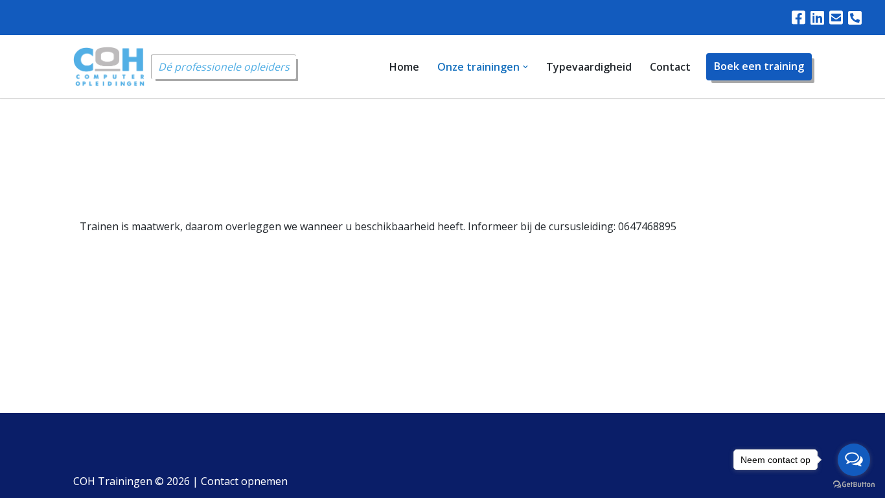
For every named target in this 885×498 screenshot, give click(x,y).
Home (404, 67)
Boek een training (759, 66)
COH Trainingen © (131, 481)
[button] (525, 66)
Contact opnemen (244, 481)
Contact (670, 67)
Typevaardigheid (589, 67)
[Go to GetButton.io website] (854, 484)
